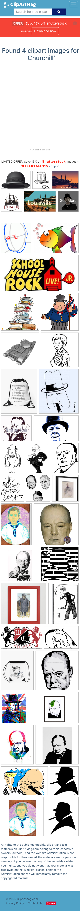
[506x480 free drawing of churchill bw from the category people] (16, 430)
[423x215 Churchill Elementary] (39, 274)
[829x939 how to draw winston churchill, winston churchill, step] (16, 240)
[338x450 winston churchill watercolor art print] (17, 746)
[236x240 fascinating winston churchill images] (59, 351)
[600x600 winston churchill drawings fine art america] (59, 565)
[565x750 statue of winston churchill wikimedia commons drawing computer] (65, 459)
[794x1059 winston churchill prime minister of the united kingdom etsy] (14, 709)
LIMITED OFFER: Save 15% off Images (38, 161)
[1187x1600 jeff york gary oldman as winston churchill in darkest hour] (38, 459)
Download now (45, 31)
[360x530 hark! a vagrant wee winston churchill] (12, 459)
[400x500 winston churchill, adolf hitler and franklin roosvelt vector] (38, 490)
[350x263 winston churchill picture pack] (61, 639)
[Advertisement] (40, 106)
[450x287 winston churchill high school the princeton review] (21, 639)
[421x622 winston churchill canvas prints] (16, 526)
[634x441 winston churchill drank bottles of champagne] (24, 783)
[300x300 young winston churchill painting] (22, 818)
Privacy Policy (15, 903)
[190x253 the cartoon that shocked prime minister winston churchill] (12, 490)
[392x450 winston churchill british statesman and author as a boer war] (65, 490)
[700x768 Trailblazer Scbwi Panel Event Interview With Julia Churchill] (20, 313)
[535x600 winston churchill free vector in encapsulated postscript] (64, 782)
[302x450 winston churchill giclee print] (63, 605)
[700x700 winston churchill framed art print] (23, 605)
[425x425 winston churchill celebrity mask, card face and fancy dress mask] (56, 526)
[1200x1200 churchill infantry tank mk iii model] (20, 351)
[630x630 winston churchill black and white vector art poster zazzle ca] (57, 746)
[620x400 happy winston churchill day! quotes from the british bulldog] (56, 430)
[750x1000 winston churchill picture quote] (17, 672)
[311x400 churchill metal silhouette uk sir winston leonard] (62, 818)
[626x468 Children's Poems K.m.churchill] (55, 240)
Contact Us (35, 903)
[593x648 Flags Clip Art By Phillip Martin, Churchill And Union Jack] (59, 313)
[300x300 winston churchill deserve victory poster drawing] (20, 565)
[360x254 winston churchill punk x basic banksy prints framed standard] (53, 709)
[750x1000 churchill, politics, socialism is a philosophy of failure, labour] (19, 393)
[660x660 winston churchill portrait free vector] (57, 672)
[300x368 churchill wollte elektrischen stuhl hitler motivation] (58, 393)
